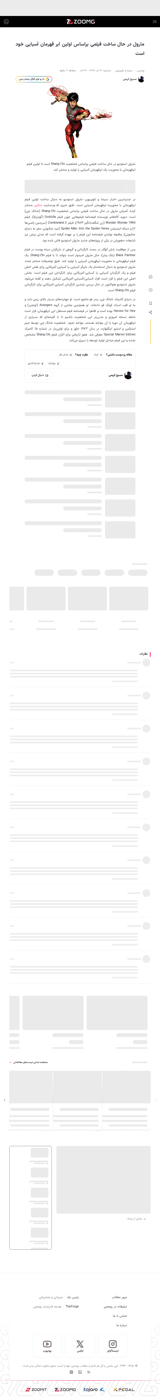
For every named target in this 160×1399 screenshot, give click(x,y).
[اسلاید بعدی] (4, 1100)
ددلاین (38, 205)
